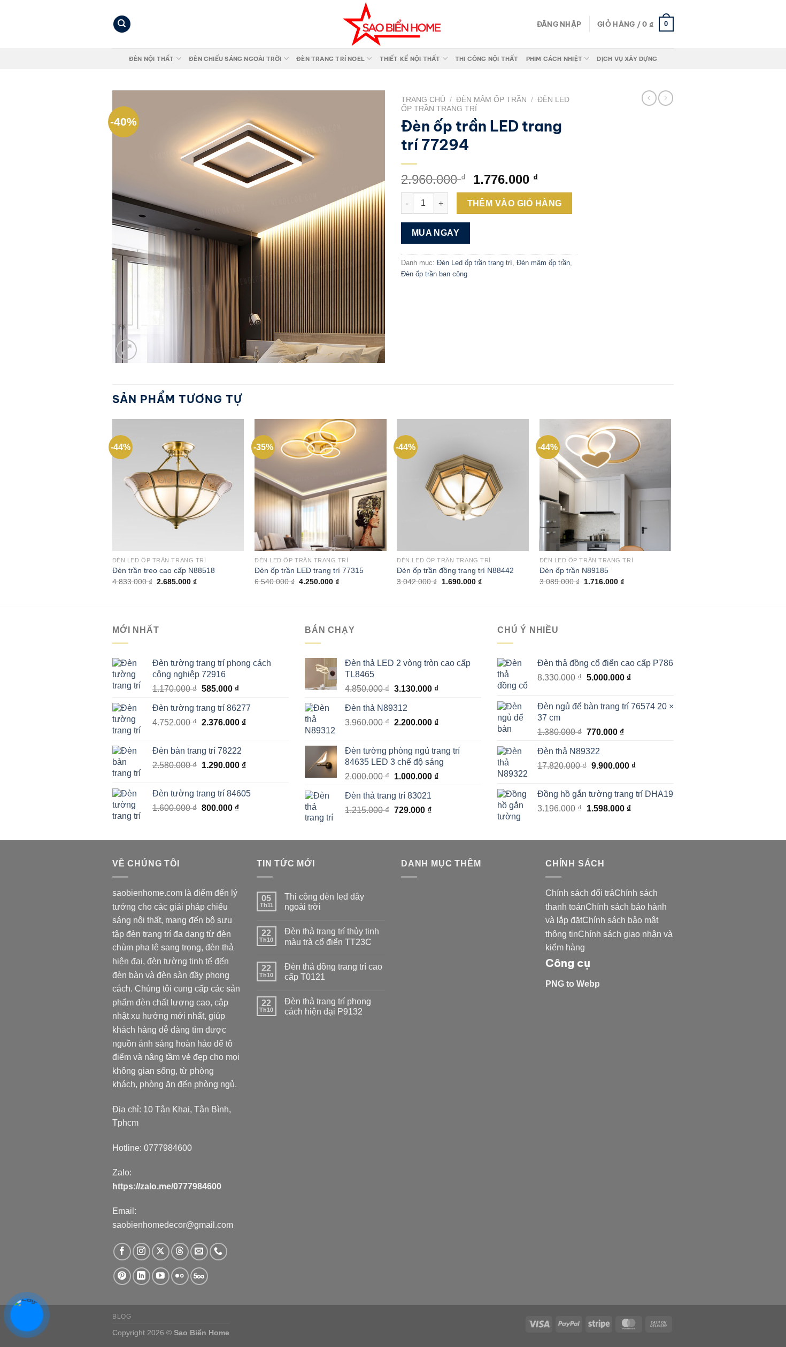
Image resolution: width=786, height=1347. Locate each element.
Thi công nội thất (487, 59)
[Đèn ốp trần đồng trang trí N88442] (463, 485)
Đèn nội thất (151, 59)
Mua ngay (436, 232)
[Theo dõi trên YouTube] (160, 1276)
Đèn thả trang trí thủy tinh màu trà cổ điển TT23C (331, 936)
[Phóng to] (126, 349)
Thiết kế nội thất (410, 59)
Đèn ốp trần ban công (434, 274)
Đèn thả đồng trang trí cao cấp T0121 (333, 971)
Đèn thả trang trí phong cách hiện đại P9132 (327, 1006)
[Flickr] (180, 1276)
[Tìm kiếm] (121, 24)
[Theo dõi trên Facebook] (122, 1251)
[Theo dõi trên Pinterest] (122, 1276)
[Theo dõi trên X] (160, 1251)
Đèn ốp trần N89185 (574, 570)
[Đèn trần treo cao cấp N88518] (178, 485)
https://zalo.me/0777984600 (166, 1186)
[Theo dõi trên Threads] (180, 1251)
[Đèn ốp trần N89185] (606, 485)
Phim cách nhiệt (554, 59)
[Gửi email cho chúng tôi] (199, 1251)
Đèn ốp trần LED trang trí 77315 (309, 570)
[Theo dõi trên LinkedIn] (141, 1276)
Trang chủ (423, 100)
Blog (121, 1316)
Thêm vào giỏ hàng (514, 203)
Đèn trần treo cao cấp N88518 (163, 570)
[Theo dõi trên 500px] (199, 1276)
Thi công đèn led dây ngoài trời (324, 901)
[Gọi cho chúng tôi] (218, 1251)
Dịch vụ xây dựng (627, 59)
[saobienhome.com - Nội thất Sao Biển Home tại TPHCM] (393, 24)
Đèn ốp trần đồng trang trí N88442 (455, 570)
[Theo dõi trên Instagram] (141, 1251)
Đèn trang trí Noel (330, 59)
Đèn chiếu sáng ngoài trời (235, 59)
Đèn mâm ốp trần (491, 100)
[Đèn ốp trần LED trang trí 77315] (321, 485)
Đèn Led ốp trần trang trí (474, 263)
